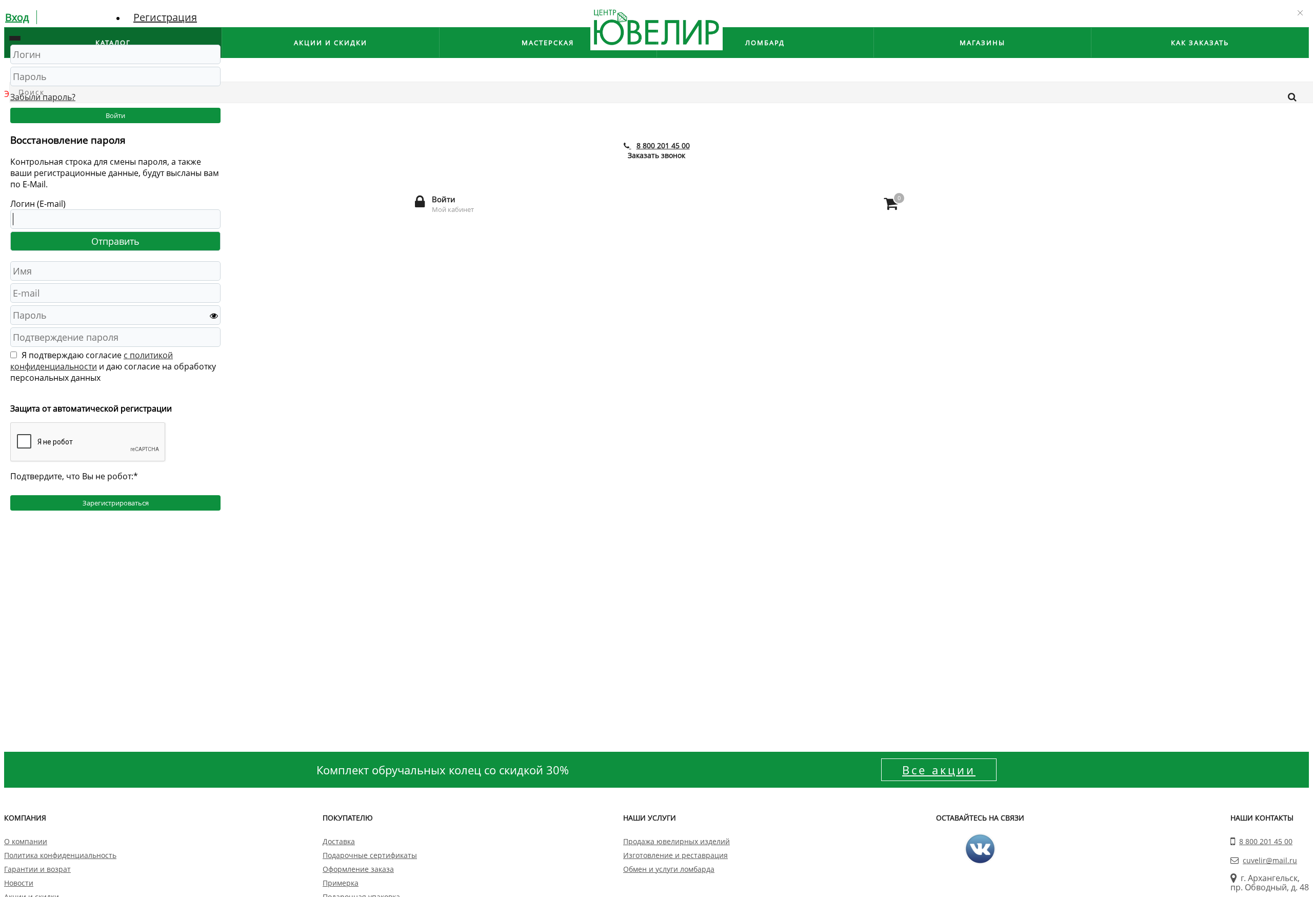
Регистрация (165, 17)
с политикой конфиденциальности (91, 360)
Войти (115, 115)
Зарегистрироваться (116, 503)
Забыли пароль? (42, 97)
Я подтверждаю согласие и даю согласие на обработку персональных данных (113, 366)
